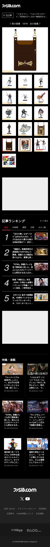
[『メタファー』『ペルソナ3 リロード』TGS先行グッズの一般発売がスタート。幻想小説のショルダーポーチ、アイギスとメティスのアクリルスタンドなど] (9, 81)
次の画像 (34, 23)
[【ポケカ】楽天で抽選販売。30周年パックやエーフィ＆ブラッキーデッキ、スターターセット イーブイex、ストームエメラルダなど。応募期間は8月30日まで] (41, 297)
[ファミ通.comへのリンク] (11, 5)
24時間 (15, 227)
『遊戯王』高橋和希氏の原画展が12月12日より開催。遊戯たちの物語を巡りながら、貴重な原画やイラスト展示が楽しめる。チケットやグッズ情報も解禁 (22, 253)
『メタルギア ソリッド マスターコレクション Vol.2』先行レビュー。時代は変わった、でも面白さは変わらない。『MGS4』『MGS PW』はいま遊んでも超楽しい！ (37, 382)
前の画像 (16, 23)
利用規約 (42, 508)
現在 (6, 227)
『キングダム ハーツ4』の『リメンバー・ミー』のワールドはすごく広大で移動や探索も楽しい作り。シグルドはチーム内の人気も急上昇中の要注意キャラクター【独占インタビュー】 (37, 419)
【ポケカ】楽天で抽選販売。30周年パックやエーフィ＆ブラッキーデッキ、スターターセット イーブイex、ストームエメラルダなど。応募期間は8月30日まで (22, 299)
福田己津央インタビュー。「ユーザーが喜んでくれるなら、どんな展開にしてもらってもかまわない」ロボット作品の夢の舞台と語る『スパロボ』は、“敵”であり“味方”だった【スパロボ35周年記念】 (36, 457)
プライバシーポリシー (27, 508)
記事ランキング (13, 221)
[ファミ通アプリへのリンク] (17, 530)
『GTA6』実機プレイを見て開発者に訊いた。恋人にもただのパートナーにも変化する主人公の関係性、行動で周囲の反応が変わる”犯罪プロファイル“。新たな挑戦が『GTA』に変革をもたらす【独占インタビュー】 (22, 268)
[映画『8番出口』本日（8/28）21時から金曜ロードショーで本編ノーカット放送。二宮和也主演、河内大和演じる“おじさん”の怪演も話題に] (41, 282)
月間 (32, 227)
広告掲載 (39, 513)
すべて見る (44, 221)
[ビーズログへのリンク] (34, 530)
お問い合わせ (9, 508)
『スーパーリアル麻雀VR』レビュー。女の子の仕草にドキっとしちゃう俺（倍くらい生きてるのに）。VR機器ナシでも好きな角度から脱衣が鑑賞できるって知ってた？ (12, 382)
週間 (24, 227)
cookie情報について (25, 513)
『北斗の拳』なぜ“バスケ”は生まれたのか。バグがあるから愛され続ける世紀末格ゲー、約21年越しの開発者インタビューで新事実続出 (22, 237)
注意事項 (10, 513)
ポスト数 (42, 227)
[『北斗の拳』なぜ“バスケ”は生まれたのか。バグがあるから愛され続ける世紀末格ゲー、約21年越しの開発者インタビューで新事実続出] (41, 236)
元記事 (8, 15)
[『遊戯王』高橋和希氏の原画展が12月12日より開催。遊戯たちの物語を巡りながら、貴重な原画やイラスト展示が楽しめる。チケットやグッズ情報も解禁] (41, 251)
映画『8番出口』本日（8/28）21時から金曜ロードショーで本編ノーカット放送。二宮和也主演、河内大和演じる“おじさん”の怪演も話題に (22, 283)
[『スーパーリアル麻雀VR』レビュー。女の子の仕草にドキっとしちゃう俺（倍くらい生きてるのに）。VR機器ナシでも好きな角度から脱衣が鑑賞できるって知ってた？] (12, 369)
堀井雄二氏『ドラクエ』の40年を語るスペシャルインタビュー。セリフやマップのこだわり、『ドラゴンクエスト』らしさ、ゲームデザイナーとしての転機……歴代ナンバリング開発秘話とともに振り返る (11, 457)
